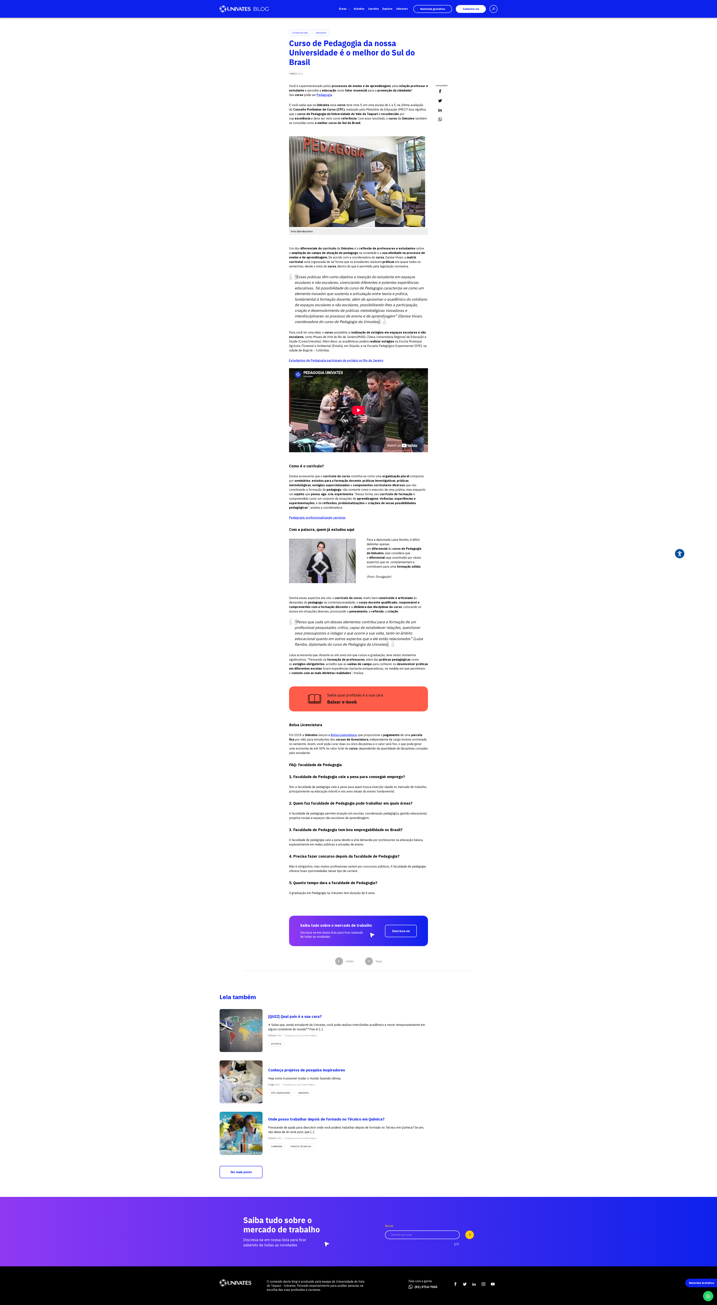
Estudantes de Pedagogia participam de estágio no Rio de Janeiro (336, 360)
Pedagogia (324, 95)
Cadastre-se (471, 9)
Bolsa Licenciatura (343, 735)
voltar (350, 961)
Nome (389, 1226)
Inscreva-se (401, 931)
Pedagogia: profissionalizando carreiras (317, 517)
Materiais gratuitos (432, 9)
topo (379, 961)
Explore (387, 8)
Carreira (373, 8)
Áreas (343, 8)
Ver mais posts (241, 1172)
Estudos (359, 8)
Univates (402, 8)
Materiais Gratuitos (701, 1283)
